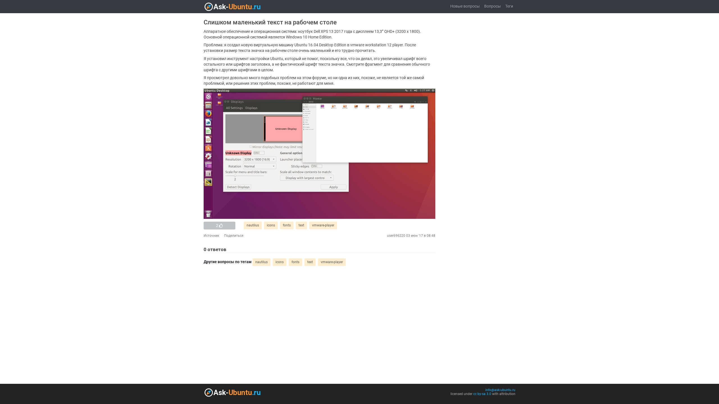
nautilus (253, 225)
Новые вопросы (465, 6)
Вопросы (492, 6)
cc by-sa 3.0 (482, 394)
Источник (211, 236)
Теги (509, 6)
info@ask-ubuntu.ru (500, 390)
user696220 (396, 236)
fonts (287, 225)
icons (271, 225)
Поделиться (234, 236)
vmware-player (323, 225)
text (301, 225)
